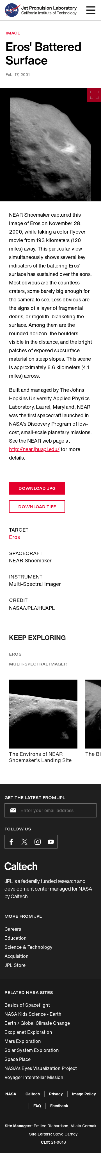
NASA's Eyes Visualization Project (40, 1068)
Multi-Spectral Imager (38, 664)
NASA (10, 1094)
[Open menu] (91, 10)
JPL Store (15, 965)
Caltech (33, 1094)
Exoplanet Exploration (28, 1032)
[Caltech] (20, 866)
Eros (14, 537)
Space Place (17, 1059)
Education (15, 938)
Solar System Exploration (31, 1050)
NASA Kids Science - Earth (32, 1014)
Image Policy (84, 1094)
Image (13, 33)
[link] (50, 144)
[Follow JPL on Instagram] (37, 842)
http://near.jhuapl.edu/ (34, 449)
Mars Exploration (22, 1041)
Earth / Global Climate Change (37, 1023)
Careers (12, 929)
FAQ (37, 1106)
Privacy (56, 1094)
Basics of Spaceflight (27, 1005)
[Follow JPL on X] (24, 842)
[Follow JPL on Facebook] (11, 842)
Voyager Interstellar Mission (33, 1077)
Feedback (59, 1106)
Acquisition (16, 956)
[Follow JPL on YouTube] (51, 842)
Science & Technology (28, 947)
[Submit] (12, 810)
